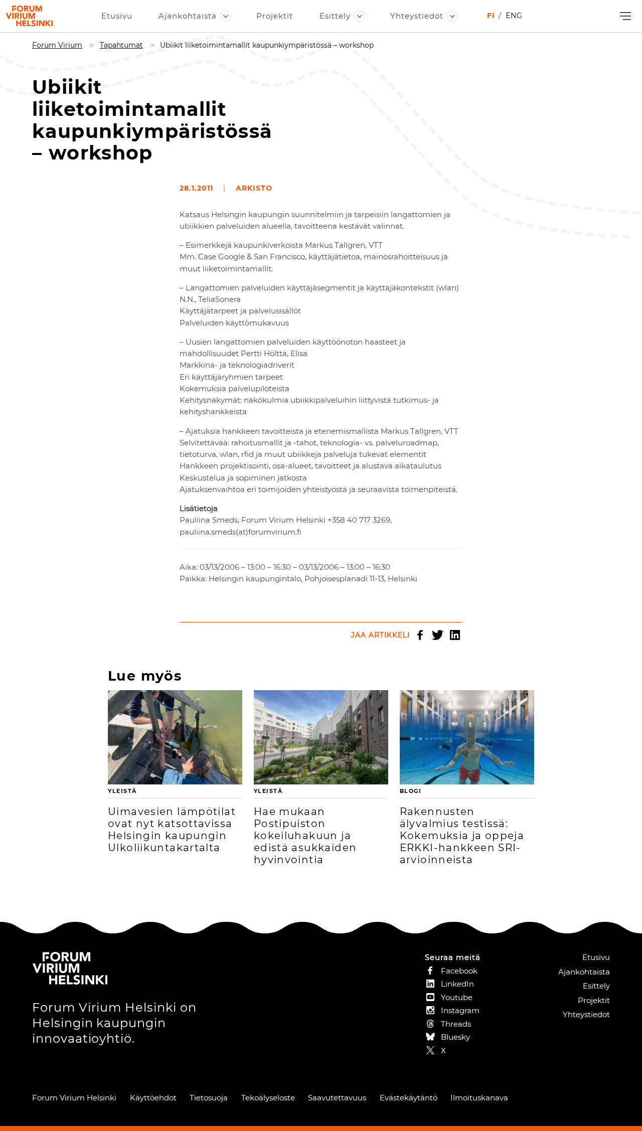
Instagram (460, 1010)
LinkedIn (454, 635)
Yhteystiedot (416, 16)
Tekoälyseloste (268, 1097)
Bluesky (455, 1037)
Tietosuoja (209, 1097)
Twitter (437, 635)
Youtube (456, 997)
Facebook (419, 635)
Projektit (274, 16)
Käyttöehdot (153, 1097)
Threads (456, 1024)
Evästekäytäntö (408, 1097)
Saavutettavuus (337, 1097)
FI (491, 15)
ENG (514, 15)
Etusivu (116, 16)
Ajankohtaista (187, 16)
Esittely (335, 16)
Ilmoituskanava (479, 1097)
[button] (624, 16)
